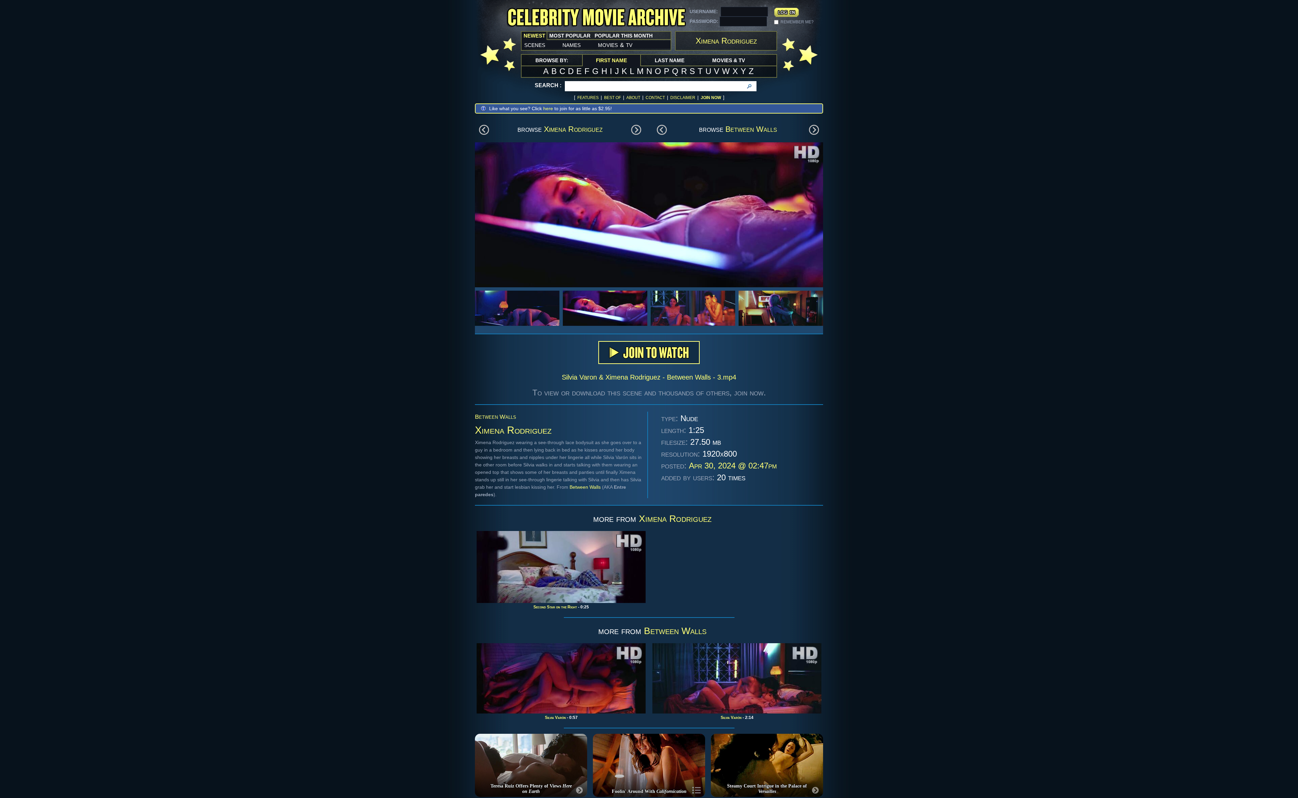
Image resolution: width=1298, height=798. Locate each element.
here (548, 108)
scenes (534, 45)
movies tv (615, 45)
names (571, 45)
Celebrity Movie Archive (596, 18)
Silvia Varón (555, 717)
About (633, 97)
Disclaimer (682, 97)
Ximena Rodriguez (573, 129)
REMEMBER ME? (797, 22)
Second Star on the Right (555, 607)
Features (588, 97)
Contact (655, 97)
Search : (548, 85)
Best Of (612, 97)
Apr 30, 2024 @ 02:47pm (733, 465)
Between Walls (751, 129)
